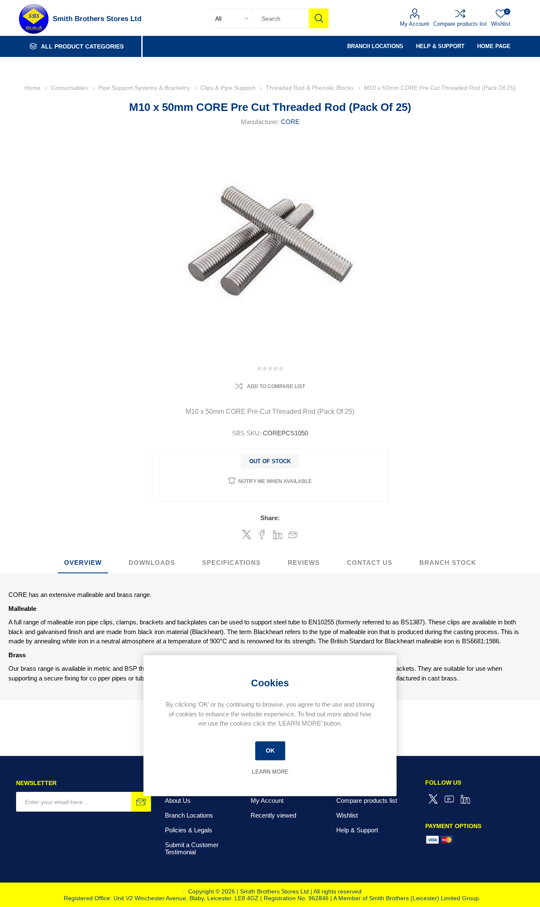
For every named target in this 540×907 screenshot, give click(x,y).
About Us (178, 800)
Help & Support (357, 830)
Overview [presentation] (83, 562)
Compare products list (460, 24)
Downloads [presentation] (152, 562)
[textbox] (281, 18)
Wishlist (347, 815)
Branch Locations (189, 815)
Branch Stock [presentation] (447, 562)
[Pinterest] (465, 799)
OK (270, 750)
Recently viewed (273, 815)
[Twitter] (433, 799)
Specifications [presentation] (231, 562)
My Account (414, 24)
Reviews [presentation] (304, 562)
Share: (270, 517)
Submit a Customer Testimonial (192, 848)
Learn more (270, 772)
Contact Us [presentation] (369, 562)
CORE (290, 121)
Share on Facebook (262, 534)
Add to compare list (276, 386)
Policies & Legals (188, 830)
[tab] (83, 563)
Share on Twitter (246, 534)
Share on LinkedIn (278, 534)
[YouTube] (449, 799)
